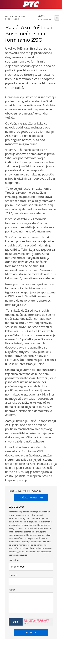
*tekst (12, 589)
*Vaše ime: (14, 560)
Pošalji (31, 632)
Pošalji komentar (31, 497)
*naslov (13, 575)
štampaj (56, 18)
